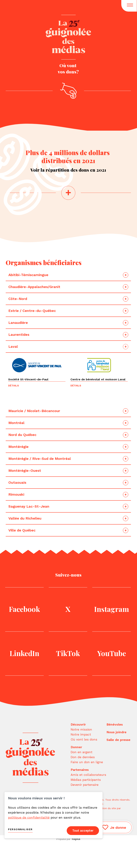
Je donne (118, 827)
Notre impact (81, 734)
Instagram (111, 609)
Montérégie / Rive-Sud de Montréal (39, 458)
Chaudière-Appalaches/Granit (34, 287)
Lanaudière (18, 322)
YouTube (111, 653)
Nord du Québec (22, 435)
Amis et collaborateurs (88, 775)
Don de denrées (83, 757)
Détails (13, 385)
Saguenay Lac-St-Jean (28, 506)
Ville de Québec (21, 530)
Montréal (16, 423)
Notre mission (81, 729)
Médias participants (86, 780)
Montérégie (18, 446)
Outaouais (17, 482)
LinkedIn (24, 653)
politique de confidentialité (29, 817)
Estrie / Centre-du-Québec (32, 311)
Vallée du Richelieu (24, 518)
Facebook (24, 609)
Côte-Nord (18, 299)
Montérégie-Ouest (24, 470)
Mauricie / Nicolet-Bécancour (34, 411)
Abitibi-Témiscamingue (28, 275)
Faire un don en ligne (87, 762)
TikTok (68, 653)
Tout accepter (82, 830)
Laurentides (19, 334)
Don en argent (81, 752)
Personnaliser (20, 829)
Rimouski (16, 494)
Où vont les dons (84, 739)
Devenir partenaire (84, 785)
